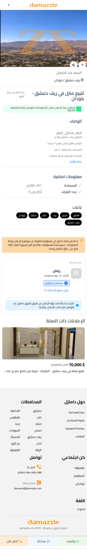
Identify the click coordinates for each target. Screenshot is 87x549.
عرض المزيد (76, 161)
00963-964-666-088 (30, 472)
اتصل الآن (12, 541)
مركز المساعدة (76, 412)
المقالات (79, 436)
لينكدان (80, 483)
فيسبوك (79, 467)
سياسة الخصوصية (75, 428)
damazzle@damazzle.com (28, 488)
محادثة (41, 541)
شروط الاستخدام (75, 420)
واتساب (70, 541)
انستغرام (79, 475)
